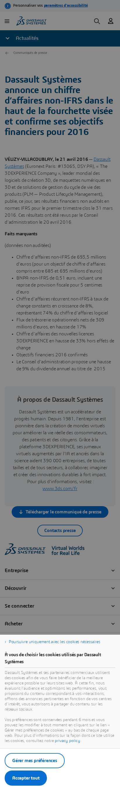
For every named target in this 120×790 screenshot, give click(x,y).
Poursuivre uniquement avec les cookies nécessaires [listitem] (54, 642)
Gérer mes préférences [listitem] (34, 760)
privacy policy (67, 741)
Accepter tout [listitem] (25, 778)
